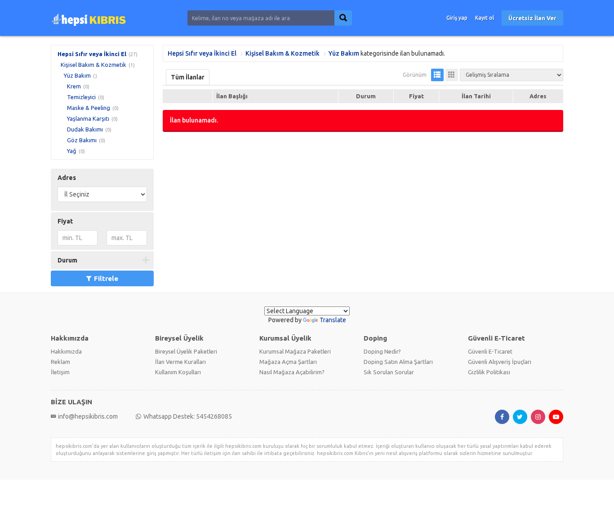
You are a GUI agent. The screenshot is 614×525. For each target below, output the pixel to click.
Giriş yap (456, 18)
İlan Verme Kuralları (180, 362)
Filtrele (106, 278)
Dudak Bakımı (85, 129)
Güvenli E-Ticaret (490, 351)
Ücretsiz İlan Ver (532, 18)
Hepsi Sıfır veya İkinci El (92, 54)
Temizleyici (81, 97)
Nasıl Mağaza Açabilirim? (292, 372)
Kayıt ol (484, 18)
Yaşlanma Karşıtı (88, 118)
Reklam (60, 362)
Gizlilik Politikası (489, 372)
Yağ (71, 151)
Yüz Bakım (77, 75)
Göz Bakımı (82, 140)
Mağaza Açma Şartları (288, 362)
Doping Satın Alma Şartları (398, 362)
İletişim (60, 372)
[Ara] (343, 18)
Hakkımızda (66, 351)
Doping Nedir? (382, 351)
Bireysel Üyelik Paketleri (186, 351)
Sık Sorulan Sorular (389, 372)
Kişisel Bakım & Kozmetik (93, 64)
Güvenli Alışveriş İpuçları (499, 362)
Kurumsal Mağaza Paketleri (295, 351)
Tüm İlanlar (188, 77)
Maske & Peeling (88, 108)
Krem (74, 86)
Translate (333, 320)
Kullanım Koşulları (178, 372)
